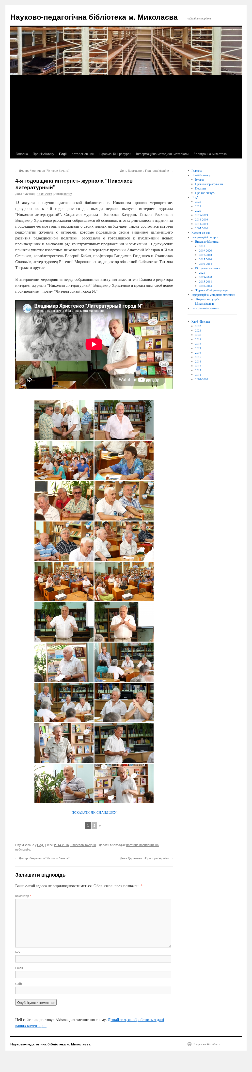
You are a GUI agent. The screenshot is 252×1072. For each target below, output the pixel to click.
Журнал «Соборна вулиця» (211, 290)
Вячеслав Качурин (83, 845)
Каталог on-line (83, 153)
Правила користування (209, 184)
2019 (198, 339)
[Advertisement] (126, 112)
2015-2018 (205, 281)
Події (63, 153)
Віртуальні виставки (207, 268)
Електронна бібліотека (210, 153)
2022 (198, 202)
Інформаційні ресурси (115, 153)
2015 (198, 357)
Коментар (23, 896)
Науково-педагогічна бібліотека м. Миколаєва (94, 16)
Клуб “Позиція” (201, 321)
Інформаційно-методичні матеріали (162, 153)
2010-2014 (205, 264)
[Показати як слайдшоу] (94, 812)
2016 (198, 352)
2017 (198, 348)
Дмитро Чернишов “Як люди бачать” (42, 170)
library (67, 193)
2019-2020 (205, 250)
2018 (198, 344)
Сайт (18, 983)
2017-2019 (201, 215)
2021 (198, 206)
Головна (22, 153)
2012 (198, 370)
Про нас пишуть (205, 193)
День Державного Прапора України (146, 170)
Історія (199, 179)
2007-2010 (201, 228)
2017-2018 (205, 255)
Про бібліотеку (43, 153)
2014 (198, 361)
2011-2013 (201, 224)
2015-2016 (205, 259)
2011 (198, 375)
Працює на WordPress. (206, 1044)
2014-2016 (61, 845)
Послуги (200, 188)
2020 (198, 210)
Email (19, 968)
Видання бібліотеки (207, 241)
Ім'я (17, 952)
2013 (198, 366)
